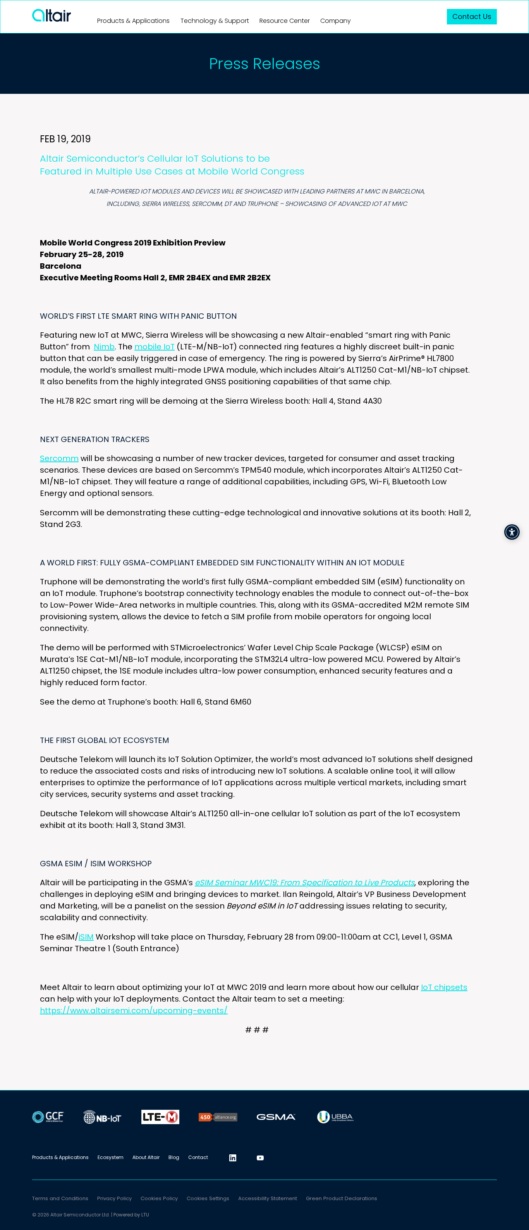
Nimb (104, 346)
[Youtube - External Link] (260, 1158)
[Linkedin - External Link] (232, 1158)
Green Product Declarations (341, 1198)
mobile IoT (154, 346)
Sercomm (59, 458)
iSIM (86, 936)
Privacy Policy (114, 1198)
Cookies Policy (159, 1198)
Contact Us (471, 16)
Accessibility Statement (267, 1198)
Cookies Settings (208, 1198)
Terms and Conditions (60, 1198)
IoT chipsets (444, 987)
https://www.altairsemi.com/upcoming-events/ (134, 1010)
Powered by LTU (131, 1214)
